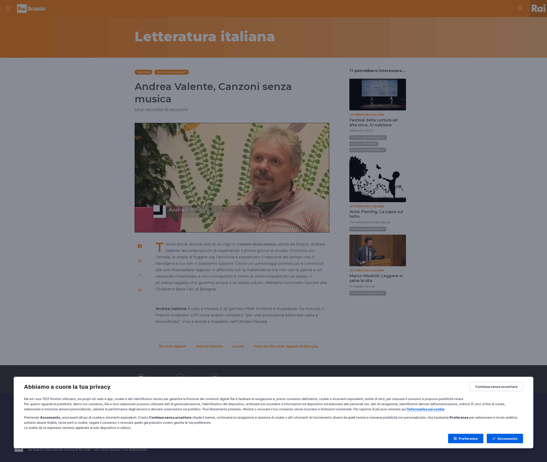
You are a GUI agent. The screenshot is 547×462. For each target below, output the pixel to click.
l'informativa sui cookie (425, 409)
